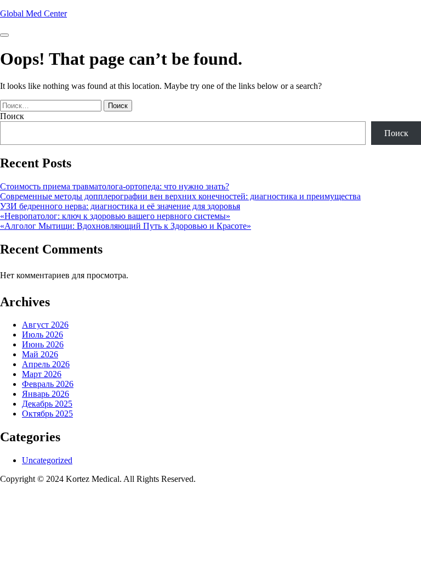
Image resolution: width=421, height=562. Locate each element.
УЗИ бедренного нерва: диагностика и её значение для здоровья (120, 206)
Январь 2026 (45, 393)
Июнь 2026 (43, 344)
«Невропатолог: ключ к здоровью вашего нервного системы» (115, 216)
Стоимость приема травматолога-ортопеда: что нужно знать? (114, 186)
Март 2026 (41, 374)
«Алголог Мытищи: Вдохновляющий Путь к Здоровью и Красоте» (125, 226)
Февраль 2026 (47, 384)
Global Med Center (33, 13)
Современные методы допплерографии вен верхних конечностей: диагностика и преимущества (180, 196)
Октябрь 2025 (47, 413)
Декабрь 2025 (47, 403)
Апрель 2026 (46, 364)
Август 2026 (45, 324)
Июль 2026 (42, 334)
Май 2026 (40, 354)
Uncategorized (47, 460)
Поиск (12, 116)
